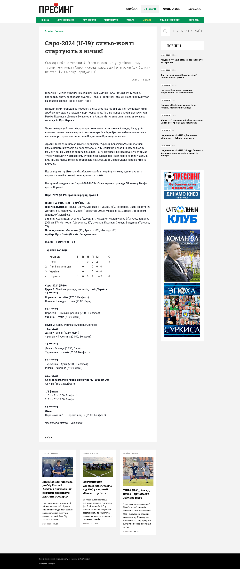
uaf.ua (48, 437)
